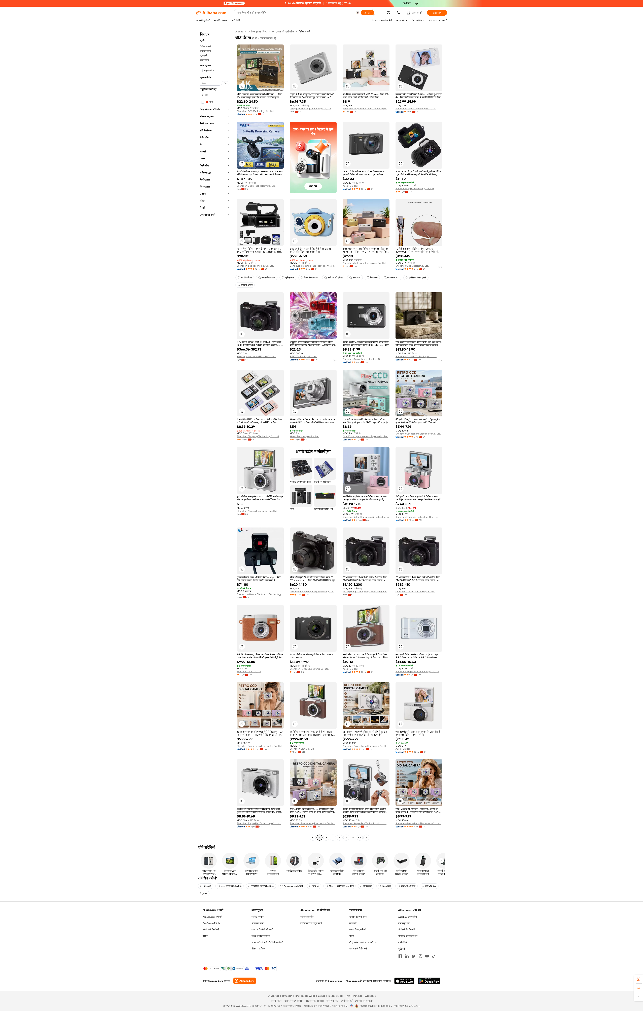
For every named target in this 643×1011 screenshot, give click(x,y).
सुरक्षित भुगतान (258, 917)
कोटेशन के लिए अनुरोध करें (311, 923)
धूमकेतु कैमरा (289, 277)
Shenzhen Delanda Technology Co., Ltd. (416, 356)
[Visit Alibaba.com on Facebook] (400, 956)
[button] (357, 13)
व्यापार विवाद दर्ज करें (357, 929)
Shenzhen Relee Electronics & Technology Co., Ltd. (366, 517)
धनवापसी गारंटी (258, 923)
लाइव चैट (353, 923)
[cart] (399, 13)
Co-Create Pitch (211, 923)
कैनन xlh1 (357, 277)
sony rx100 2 (393, 277)
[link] (638, 979)
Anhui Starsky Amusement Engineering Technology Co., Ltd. (366, 436)
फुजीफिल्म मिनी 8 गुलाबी (417, 277)
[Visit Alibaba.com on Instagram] (420, 956)
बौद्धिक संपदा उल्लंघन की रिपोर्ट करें (363, 942)
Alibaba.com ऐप (354, 981)
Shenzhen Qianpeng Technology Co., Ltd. (258, 436)
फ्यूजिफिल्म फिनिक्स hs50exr (262, 886)
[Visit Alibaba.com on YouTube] (427, 956)
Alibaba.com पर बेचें (407, 917)
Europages (370, 995)
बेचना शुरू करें (404, 923)
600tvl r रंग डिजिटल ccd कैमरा (341, 886)
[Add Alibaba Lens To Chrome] (244, 981)
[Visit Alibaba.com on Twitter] (414, 956)
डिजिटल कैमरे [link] (304, 31)
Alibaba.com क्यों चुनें (212, 917)
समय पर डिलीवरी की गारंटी (262, 929)
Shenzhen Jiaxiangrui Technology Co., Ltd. (364, 263)
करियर (205, 936)
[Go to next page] (366, 838)
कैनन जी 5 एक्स (247, 285)
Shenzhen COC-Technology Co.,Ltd (255, 111)
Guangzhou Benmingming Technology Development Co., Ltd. (313, 591)
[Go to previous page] (313, 838)
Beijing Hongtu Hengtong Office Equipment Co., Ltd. (366, 591)
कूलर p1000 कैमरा (408, 886)
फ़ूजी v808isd (430, 886)
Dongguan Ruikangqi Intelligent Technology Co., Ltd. (313, 265)
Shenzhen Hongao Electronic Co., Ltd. (309, 668)
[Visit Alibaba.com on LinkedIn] (407, 956)
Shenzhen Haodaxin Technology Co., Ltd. (417, 517)
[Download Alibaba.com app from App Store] (404, 981)
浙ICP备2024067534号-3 (407, 1006)
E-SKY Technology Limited (303, 356)
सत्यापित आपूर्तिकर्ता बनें (407, 936)
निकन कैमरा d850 (311, 277)
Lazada (321, 995)
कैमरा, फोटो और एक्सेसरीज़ (283, 31)
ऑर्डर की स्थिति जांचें (406, 929)
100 (360, 837)
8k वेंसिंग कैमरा (246, 277)
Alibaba (239, 31)
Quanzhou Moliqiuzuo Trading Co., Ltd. (415, 591)
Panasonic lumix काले (293, 886)
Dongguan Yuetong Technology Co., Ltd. (310, 108)
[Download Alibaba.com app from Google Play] (429, 981)
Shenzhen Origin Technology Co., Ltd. (415, 188)
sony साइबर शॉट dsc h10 (231, 886)
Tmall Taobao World (305, 995)
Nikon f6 (207, 886)
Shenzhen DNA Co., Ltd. (249, 671)
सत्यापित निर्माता (306, 917)
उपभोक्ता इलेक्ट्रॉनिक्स (257, 31)
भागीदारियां (402, 942)
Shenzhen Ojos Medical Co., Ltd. (412, 265)
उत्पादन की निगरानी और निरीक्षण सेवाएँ (267, 942)
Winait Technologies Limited (304, 436)
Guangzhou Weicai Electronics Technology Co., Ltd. (260, 594)
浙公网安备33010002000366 (376, 1006)
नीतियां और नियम (258, 948)
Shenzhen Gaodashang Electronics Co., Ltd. (418, 433)
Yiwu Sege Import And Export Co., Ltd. (256, 356)
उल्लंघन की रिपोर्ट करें (358, 948)
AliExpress (273, 995)
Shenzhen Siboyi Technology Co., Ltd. (256, 185)
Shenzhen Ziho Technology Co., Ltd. (255, 265)
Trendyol (357, 995)
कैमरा (205, 893)
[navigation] (214, 435)
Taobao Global (335, 995)
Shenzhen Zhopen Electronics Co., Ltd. (257, 511)
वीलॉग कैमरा (367, 886)
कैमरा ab (315, 886)
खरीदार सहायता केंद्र (358, 917)
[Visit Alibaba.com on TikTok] (434, 956)
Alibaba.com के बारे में (213, 909)
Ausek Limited (350, 185)
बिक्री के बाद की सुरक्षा (261, 936)
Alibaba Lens (216, 981)
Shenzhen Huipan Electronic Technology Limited (366, 108)
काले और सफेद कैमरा (335, 277)
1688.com (287, 995)
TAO (347, 995)
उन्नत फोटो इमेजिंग (268, 277)
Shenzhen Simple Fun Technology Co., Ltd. (364, 359)
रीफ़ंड (351, 936)
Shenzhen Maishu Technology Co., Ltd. (416, 108)
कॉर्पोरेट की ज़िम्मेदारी (211, 929)
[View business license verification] (351, 1006)
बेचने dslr (374, 277)
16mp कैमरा (386, 886)
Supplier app (335, 981)
